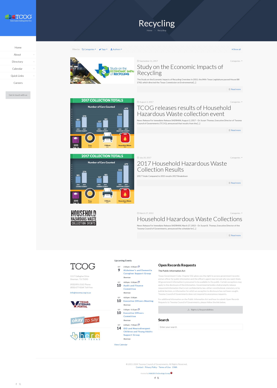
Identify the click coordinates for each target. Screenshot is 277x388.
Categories (89, 49)
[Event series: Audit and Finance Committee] (139, 282)
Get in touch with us (18, 95)
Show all (237, 49)
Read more (236, 89)
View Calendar (120, 344)
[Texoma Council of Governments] (18, 18)
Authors (116, 49)
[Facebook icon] (16, 384)
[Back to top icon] (263, 382)
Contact (139, 367)
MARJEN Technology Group (159, 373)
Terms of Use (165, 367)
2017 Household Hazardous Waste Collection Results (182, 166)
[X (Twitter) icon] (20, 384)
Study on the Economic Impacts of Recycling (180, 69)
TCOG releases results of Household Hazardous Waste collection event (184, 110)
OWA (174, 367)
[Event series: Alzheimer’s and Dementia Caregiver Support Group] (139, 267)
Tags (103, 49)
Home (149, 30)
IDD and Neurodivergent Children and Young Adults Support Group (138, 331)
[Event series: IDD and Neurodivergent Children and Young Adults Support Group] (139, 325)
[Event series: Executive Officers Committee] (139, 310)
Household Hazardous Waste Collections (189, 218)
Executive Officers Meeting (138, 301)
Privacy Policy (151, 367)
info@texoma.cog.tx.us (80, 292)
